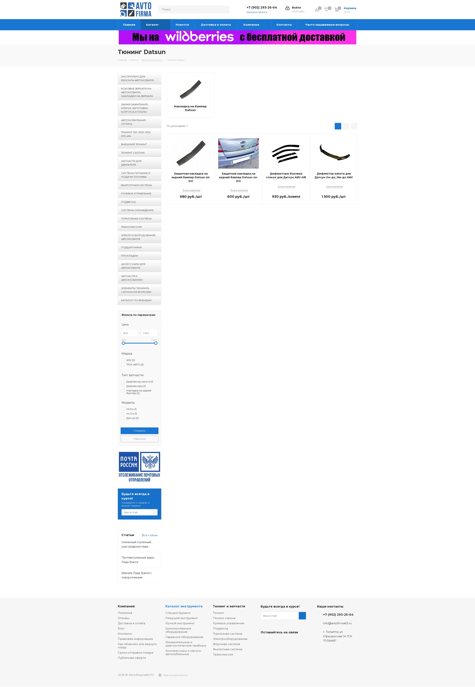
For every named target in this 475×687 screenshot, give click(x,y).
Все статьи (150, 535)
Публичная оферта (132, 658)
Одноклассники (283, 641)
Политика (125, 613)
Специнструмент (178, 613)
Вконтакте (264, 641)
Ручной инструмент (180, 623)
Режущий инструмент (182, 618)
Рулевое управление (228, 623)
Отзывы (123, 618)
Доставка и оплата (131, 623)
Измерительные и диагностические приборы (186, 643)
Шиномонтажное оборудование (178, 630)
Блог (121, 628)
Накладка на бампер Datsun (190, 108)
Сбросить (139, 438)
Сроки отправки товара (135, 652)
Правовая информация (135, 639)
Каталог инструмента (184, 606)
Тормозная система (227, 633)
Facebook (273, 641)
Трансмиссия (223, 654)
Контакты (125, 633)
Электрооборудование (230, 639)
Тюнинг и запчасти (229, 606)
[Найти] (224, 9)
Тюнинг (218, 613)
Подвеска (220, 628)
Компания (126, 606)
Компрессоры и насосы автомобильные (183, 652)
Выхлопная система (227, 649)
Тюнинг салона (224, 618)
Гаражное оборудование (184, 637)
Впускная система (226, 644)
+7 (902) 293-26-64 (262, 7)
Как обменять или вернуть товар (137, 645)
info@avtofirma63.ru (337, 623)
